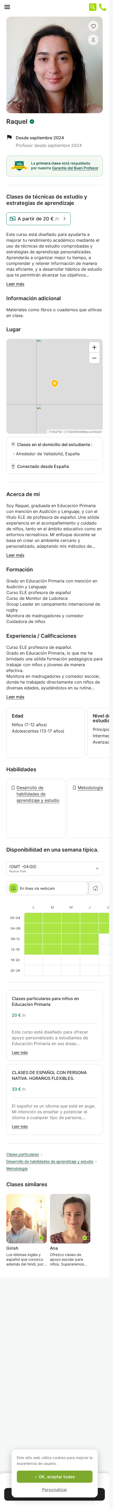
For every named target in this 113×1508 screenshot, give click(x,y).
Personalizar (54, 1489)
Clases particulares (22, 1154)
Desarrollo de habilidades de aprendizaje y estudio (38, 794)
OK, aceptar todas (56, 1476)
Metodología (90, 787)
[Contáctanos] (102, 7)
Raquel (16, 121)
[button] (93, 26)
